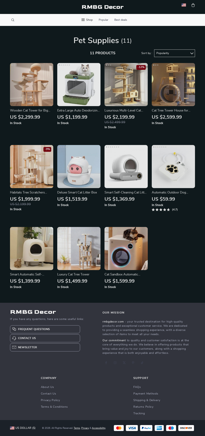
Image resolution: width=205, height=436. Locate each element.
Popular (103, 20)
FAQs (137, 387)
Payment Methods (145, 393)
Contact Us (48, 393)
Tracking (139, 413)
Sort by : (146, 53)
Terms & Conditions (54, 406)
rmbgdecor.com (113, 321)
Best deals (120, 20)
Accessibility (99, 428)
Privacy (85, 428)
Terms (77, 428)
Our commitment (114, 340)
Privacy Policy (50, 400)
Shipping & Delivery (146, 400)
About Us (47, 387)
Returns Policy (143, 406)
